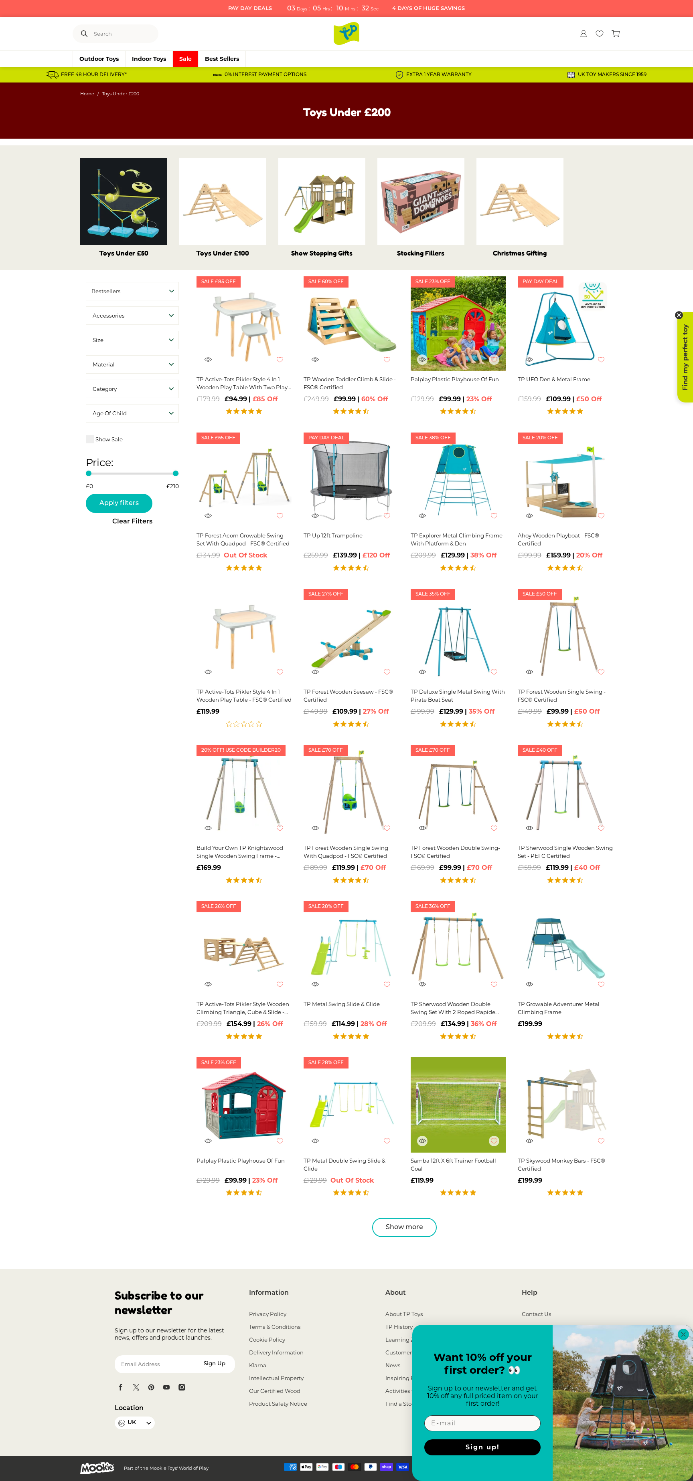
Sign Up (214, 1363)
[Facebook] (121, 1387)
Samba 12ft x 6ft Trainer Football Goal (453, 1164)
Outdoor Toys (99, 58)
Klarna (257, 1365)
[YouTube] (166, 1387)
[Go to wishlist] (599, 33)
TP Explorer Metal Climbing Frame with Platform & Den (457, 539)
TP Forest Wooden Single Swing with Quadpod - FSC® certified (346, 852)
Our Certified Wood (274, 1391)
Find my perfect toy (685, 357)
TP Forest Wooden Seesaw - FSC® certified (348, 695)
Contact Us (536, 1314)
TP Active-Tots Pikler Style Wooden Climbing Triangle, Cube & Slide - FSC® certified (243, 1008)
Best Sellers (222, 58)
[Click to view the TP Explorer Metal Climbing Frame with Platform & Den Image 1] (458, 480)
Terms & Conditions (275, 1327)
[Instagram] (182, 1387)
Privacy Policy (267, 1314)
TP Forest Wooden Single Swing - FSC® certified (562, 695)
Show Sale (109, 439)
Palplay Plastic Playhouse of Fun (455, 379)
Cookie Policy (267, 1339)
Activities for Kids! (409, 1391)
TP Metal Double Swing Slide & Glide (344, 1164)
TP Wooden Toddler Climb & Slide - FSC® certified (350, 383)
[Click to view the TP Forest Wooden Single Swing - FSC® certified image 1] (565, 636)
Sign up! (483, 1447)
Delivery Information (276, 1352)
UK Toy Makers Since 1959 (612, 74)
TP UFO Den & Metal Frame (554, 379)
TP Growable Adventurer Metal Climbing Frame (559, 1008)
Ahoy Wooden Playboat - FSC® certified (558, 539)
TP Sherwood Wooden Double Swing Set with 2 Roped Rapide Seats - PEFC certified (453, 1008)
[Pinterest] (151, 1387)
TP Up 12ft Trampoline (333, 535)
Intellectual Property (276, 1378)
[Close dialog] (683, 1334)
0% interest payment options (265, 74)
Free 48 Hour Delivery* (94, 74)
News (393, 1365)
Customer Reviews (410, 1352)
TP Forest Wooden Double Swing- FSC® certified (455, 852)
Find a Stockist (404, 1404)
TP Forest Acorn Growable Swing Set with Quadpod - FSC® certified (243, 539)
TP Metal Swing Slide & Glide (342, 1004)
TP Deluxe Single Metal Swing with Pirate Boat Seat (458, 695)
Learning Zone (404, 1339)
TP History (399, 1327)
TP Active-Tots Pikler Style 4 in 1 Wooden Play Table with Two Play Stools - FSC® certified (242, 383)
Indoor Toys (149, 58)
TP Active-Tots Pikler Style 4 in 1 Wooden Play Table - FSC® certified (244, 695)
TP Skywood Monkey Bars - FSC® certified (561, 1164)
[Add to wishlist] (284, 363)
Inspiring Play (403, 1378)
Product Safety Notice (278, 1404)
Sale (185, 58)
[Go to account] (583, 33)
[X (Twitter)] (136, 1387)
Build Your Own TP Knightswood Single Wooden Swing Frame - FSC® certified (240, 852)
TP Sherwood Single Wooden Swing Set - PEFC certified (565, 852)
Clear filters (132, 522)
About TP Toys (404, 1314)
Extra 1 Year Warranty (439, 74)
